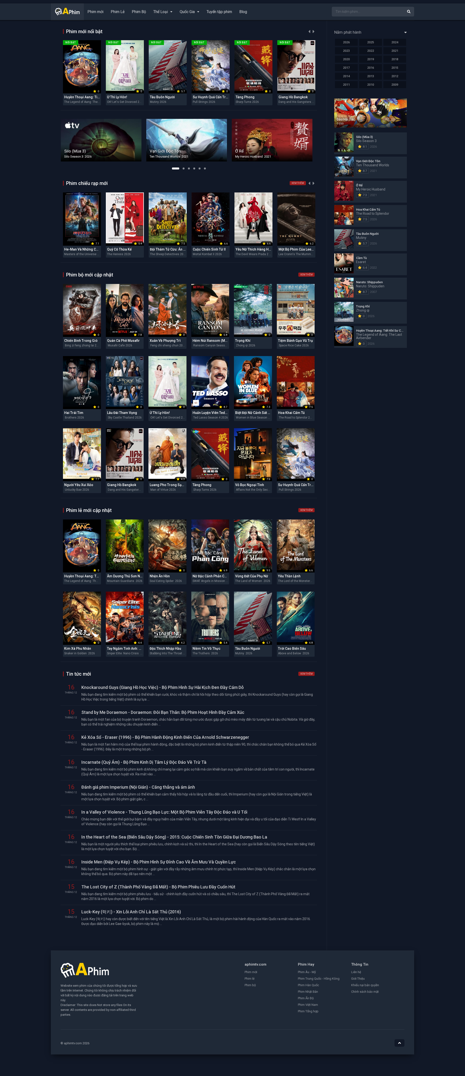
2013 (370, 76)
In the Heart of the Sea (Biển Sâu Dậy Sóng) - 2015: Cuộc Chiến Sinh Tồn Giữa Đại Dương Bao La (174, 836)
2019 (370, 59)
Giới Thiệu (358, 978)
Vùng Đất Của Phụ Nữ (251, 576)
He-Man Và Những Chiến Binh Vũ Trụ (92, 249)
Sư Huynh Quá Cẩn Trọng (212, 97)
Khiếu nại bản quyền (365, 985)
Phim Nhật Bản (308, 991)
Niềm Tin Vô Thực (206, 648)
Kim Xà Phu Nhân (77, 648)
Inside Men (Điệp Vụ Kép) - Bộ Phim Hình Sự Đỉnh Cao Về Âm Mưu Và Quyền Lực (158, 861)
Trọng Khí (242, 341)
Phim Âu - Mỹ (307, 972)
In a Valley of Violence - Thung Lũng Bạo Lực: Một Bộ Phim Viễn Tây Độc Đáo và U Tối (164, 812)
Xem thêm (298, 183)
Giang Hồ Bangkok (293, 97)
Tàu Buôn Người (162, 97)
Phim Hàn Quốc (308, 985)
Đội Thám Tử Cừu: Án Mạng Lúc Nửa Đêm (182, 249)
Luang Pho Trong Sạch (168, 485)
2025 (370, 42)
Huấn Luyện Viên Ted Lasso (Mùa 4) (220, 413)
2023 (346, 51)
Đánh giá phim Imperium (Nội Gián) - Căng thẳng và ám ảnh (138, 787)
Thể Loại (160, 11)
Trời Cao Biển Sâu (292, 648)
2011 (346, 84)
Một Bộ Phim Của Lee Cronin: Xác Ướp (308, 249)
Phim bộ (250, 985)
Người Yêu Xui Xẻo (78, 485)
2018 (394, 59)
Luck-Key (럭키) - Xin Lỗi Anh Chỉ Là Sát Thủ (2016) (131, 911)
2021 (394, 51)
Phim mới (95, 11)
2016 (370, 67)
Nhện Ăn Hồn (160, 576)
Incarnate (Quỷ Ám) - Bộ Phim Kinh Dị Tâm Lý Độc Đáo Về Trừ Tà (143, 762)
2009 (394, 84)
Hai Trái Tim (73, 413)
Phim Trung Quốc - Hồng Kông (319, 978)
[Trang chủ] (67, 14)
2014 (346, 76)
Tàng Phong (245, 97)
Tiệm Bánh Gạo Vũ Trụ (295, 341)
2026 (346, 42)
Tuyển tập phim (219, 11)
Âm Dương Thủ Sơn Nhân (126, 576)
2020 (346, 59)
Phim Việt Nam (308, 1005)
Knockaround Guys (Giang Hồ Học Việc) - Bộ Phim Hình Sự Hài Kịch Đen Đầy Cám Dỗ (162, 687)
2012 (394, 76)
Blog (243, 11)
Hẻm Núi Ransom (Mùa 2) (213, 341)
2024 (394, 42)
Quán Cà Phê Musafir (123, 341)
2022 (370, 51)
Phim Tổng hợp (308, 1011)
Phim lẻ (250, 978)
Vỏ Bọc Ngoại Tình (249, 485)
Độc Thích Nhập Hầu (165, 648)
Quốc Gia (187, 11)
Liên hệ (356, 972)
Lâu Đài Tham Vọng (122, 413)
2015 (394, 67)
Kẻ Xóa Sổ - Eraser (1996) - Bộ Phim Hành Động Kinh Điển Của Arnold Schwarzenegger (165, 737)
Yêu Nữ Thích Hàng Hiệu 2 (256, 249)
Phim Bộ (139, 11)
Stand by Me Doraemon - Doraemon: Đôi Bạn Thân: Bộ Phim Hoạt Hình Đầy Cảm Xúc (162, 712)
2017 (346, 67)
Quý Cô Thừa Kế (119, 249)
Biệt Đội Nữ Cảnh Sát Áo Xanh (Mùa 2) (264, 413)
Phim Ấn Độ (306, 998)
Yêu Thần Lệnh (289, 576)
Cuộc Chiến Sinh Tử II (209, 249)
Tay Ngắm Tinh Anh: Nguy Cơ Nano (134, 648)
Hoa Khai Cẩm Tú (291, 413)
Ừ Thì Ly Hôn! (117, 97)
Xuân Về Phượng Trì (165, 341)
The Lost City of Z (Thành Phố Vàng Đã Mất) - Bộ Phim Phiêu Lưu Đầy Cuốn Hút (158, 886)
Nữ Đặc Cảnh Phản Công (212, 576)
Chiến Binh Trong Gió (81, 341)
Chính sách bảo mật (365, 991)
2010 (370, 84)
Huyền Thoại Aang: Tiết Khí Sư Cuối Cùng (96, 97)
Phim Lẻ (117, 11)
